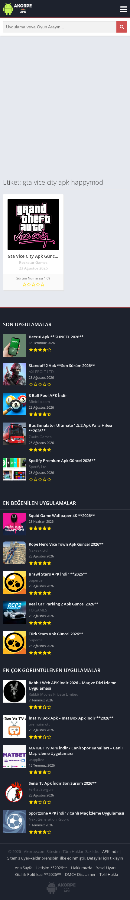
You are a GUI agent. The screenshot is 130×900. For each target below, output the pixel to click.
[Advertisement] (65, 106)
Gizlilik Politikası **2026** (38, 874)
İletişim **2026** (51, 867)
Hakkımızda (81, 867)
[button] (121, 27)
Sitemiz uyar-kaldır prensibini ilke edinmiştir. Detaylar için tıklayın (65, 858)
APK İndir (110, 851)
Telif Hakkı (108, 874)
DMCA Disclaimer (80, 874)
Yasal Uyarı (105, 867)
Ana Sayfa (23, 867)
